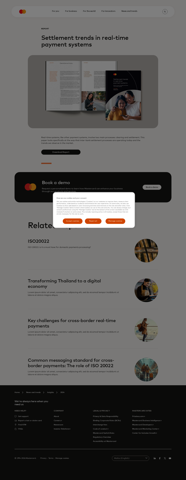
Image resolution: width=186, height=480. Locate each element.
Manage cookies (115, 221)
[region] (94, 210)
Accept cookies (72, 221)
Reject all (93, 221)
